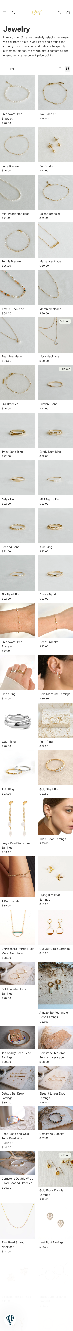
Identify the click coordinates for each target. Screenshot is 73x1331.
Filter (11, 69)
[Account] (59, 12)
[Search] (13, 12)
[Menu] (4, 12)
